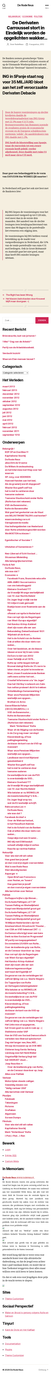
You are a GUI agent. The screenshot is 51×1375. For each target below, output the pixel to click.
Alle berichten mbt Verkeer (19, 1092)
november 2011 (10, 431)
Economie (27, 16)
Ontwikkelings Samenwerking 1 (24, 691)
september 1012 (11, 435)
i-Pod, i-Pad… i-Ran (15, 1135)
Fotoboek (10, 1099)
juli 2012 (6, 412)
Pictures (9, 1106)
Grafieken (10, 1110)
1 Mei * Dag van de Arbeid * (16, 341)
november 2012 (10, 397)
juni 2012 (7, 416)
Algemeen (10, 1114)
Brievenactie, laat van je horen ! (19, 335)
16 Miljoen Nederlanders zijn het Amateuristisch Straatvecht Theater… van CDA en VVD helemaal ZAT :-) (25, 926)
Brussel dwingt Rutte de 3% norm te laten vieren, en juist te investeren (26, 666)
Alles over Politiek (14, 1074)
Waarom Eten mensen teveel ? (18, 359)
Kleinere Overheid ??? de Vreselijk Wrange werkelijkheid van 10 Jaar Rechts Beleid (25, 592)
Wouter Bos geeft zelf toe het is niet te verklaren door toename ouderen (19, 491)
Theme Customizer (14, 1298)
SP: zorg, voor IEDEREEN (18, 477)
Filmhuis (6, 1121)
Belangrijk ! (14, 16)
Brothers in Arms (16, 702)
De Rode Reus (25, 5)
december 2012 (10, 394)
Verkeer (6, 1077)
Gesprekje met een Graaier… (22, 838)
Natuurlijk (7, 852)
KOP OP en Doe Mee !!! (16, 452)
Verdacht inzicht (11, 353)
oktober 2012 (9, 401)
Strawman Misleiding (16, 557)
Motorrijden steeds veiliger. (19, 1081)
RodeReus (19, 44)
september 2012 (11, 405)
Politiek (38, 16)
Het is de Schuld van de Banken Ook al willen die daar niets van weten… (24, 641)
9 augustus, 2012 (36, 44)
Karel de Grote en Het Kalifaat (20, 1330)
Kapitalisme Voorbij (15, 455)
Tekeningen (11, 1102)
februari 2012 (9, 427)
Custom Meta (12, 1161)
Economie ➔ (11, 575)
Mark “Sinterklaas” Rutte (23, 726)
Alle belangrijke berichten (18, 561)
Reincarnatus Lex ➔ (15, 806)
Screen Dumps (13, 1117)
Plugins (8, 1349)
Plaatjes (6, 1095)
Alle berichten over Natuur (19, 891)
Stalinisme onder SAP (16, 1031)
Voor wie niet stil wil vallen (19, 855)
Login (8, 1149)
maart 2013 (8, 386)
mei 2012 (7, 420)
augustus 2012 (10, 408)
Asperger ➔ (11, 873)
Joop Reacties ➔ (14, 1063)
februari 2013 (9, 390)
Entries (10, 1155)
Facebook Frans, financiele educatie (26, 578)
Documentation (13, 1343)
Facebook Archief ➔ (15, 817)
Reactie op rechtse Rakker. (21, 848)
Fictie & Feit (8, 564)
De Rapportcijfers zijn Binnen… (21, 898)
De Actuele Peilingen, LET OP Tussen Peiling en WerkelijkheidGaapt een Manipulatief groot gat (22, 905)
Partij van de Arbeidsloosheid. (18, 347)
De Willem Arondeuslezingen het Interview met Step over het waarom (23, 470)
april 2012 (7, 423)
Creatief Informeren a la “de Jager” (26, 680)
